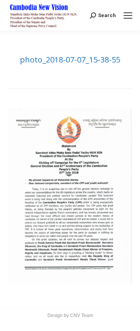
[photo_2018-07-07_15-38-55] (70, 196)
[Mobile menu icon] (128, 15)
